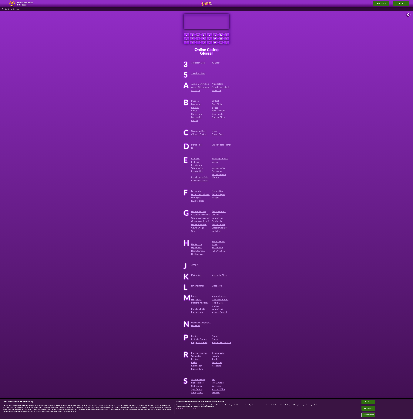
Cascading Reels (198, 131)
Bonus (194, 111)
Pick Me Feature (199, 339)
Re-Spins (195, 359)
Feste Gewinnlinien (200, 194)
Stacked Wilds (218, 389)
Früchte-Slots (197, 201)
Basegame (196, 104)
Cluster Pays (217, 134)
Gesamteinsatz (219, 211)
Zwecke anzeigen (368, 414)
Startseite (6, 9)
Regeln (215, 359)
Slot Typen (216, 386)
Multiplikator (197, 312)
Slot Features (197, 383)
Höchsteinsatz (198, 251)
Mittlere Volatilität (199, 303)
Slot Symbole (218, 383)
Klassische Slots (219, 275)
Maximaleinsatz (219, 296)
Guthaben (216, 231)
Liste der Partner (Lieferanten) (186, 409)
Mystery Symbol (219, 312)
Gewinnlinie (217, 218)
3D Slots (216, 63)
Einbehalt (195, 162)
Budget (194, 120)
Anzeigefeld (217, 84)
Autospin (195, 90)
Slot (213, 380)
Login (401, 3)
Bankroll (215, 101)
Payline (194, 336)
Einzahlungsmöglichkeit (202, 177)
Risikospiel (217, 366)
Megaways (196, 300)
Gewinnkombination (200, 218)
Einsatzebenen (218, 168)
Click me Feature (199, 134)
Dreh (193, 148)
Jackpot (194, 265)
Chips (214, 131)
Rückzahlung (197, 369)
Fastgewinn (196, 191)
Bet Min (195, 107)
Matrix (194, 296)
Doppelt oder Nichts (221, 145)
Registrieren (381, 3)
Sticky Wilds (197, 393)
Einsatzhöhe (197, 171)
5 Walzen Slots (198, 73)
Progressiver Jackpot (221, 343)
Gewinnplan (217, 221)
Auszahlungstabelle (221, 87)
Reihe (194, 362)
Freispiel (216, 198)
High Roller (196, 248)
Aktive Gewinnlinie (200, 84)
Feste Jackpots (218, 194)
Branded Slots (218, 117)
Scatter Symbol (198, 380)
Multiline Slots (198, 309)
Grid (193, 231)
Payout (215, 336)
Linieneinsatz (197, 286)
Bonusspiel (196, 117)
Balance (195, 101)
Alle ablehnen (368, 408)
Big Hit (215, 107)
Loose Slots (217, 286)
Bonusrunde (217, 114)
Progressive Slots (199, 343)
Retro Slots (217, 362)
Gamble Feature (198, 211)
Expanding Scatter (199, 181)
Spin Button (196, 389)
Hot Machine (197, 254)
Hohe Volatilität (219, 251)
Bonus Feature (218, 111)
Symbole (216, 393)
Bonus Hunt (196, 114)
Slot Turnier (196, 386)
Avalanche (216, 90)
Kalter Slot (196, 275)
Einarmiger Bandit (220, 159)
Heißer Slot (196, 244)
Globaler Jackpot (219, 228)
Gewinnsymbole (198, 224)
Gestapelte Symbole (200, 215)
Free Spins (196, 198)
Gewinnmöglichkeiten (201, 221)
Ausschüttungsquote (201, 87)
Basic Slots (217, 104)
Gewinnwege (197, 228)
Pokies (215, 339)
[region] (206, 408)
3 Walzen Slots (198, 63)
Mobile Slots (217, 303)
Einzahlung (217, 171)
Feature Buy (217, 191)
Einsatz (215, 162)
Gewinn (215, 215)
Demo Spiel (196, 145)
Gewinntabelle (218, 224)
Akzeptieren (368, 402)
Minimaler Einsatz (220, 300)
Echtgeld (195, 159)
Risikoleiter (196, 366)
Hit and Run (217, 248)
